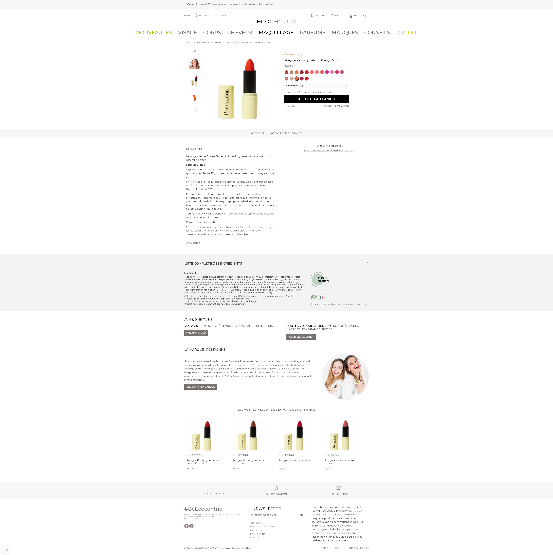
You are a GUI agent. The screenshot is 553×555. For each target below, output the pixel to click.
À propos (256, 523)
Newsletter (262, 508)
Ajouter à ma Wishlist (337, 105)
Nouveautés (154, 33)
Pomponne (293, 54)
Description (196, 149)
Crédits (246, 548)
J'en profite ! (266, 4)
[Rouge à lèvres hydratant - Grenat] (302, 78)
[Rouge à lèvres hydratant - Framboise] (337, 72)
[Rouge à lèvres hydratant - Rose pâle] (332, 72)
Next (195, 110)
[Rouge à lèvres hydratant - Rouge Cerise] (302, 72)
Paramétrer (18, 540)
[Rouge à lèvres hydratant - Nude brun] (291, 72)
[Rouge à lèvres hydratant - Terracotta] (297, 72)
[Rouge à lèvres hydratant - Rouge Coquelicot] (307, 78)
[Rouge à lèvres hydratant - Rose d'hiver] (342, 72)
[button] (6, 550)
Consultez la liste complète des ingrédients (329, 150)
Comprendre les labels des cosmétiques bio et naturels (337, 304)
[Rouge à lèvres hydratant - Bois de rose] (286, 78)
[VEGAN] (314, 297)
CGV (337, 548)
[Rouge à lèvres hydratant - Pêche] (317, 72)
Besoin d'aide (291, 106)
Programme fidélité (262, 526)
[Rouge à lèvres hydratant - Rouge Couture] (307, 72)
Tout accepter (48, 540)
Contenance (291, 85)
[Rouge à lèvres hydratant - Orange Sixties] (297, 78)
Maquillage (276, 33)
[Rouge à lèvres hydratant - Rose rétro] (312, 72)
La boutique (257, 530)
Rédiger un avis (196, 333)
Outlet (406, 33)
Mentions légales (358, 548)
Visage (187, 33)
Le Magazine (257, 534)
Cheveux (239, 33)
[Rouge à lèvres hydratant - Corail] (322, 72)
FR (185, 15)
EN (189, 15)
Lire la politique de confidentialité (19, 528)
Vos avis (255, 537)
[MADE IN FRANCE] (321, 297)
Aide (325, 548)
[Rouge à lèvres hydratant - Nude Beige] (291, 78)
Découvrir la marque (200, 386)
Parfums (312, 33)
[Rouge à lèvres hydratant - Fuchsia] (327, 72)
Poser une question (301, 336)
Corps (212, 33)
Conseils (377, 33)
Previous (195, 51)
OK (301, 515)
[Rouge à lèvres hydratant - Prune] (286, 72)
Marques (345, 33)
